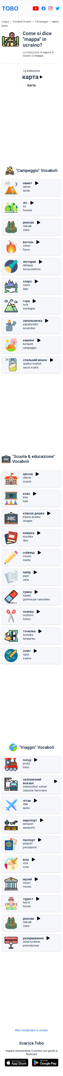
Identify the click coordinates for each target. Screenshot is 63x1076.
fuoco (26, 249)
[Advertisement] (31, 124)
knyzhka (28, 536)
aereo (26, 808)
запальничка (32, 320)
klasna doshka (31, 517)
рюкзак (28, 222)
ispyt (26, 654)
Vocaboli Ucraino (22, 21)
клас (26, 493)
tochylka (28, 635)
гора (26, 301)
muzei (26, 882)
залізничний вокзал (32, 781)
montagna (29, 308)
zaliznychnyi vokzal (35, 786)
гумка (27, 592)
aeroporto (29, 827)
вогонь (28, 242)
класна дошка (33, 513)
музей (27, 879)
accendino (29, 328)
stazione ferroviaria (35, 790)
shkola (27, 477)
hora (25, 304)
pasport (27, 843)
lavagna (27, 520)
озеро (27, 281)
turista (27, 906)
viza (25, 863)
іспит (27, 651)
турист (28, 899)
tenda (26, 190)
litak (25, 804)
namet (26, 186)
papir (26, 576)
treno (26, 767)
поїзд (27, 760)
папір (27, 572)
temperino (29, 638)
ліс (25, 203)
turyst (26, 902)
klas (25, 497)
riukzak (27, 226)
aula (25, 501)
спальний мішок (35, 360)
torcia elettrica (31, 269)
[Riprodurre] (41, 77)
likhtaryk (28, 265)
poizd (26, 763)
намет (27, 183)
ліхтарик (29, 262)
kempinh (28, 344)
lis (24, 206)
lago (25, 289)
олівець (29, 552)
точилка (29, 631)
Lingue (5, 21)
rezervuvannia (31, 941)
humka (27, 595)
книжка (28, 533)
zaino (26, 230)
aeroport (28, 823)
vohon (26, 245)
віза (26, 859)
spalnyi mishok (32, 363)
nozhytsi (28, 615)
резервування (33, 938)
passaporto (30, 847)
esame (27, 658)
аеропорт (30, 820)
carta (26, 579)
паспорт (29, 840)
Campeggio (41, 21)
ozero (26, 285)
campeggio (30, 347)
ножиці (28, 611)
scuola (27, 481)
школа (28, 474)
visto (26, 867)
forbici (27, 619)
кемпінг (28, 340)
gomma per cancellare (36, 599)
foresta (27, 210)
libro (25, 540)
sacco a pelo (30, 367)
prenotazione (31, 945)
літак (27, 800)
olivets (27, 556)
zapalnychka (30, 324)
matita (26, 560)
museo (27, 886)
